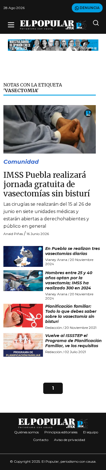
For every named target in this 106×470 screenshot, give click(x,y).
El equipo (90, 432)
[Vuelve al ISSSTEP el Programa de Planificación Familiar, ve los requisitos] (23, 345)
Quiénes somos (26, 432)
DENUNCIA (89, 8)
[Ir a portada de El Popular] (53, 25)
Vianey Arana (56, 260)
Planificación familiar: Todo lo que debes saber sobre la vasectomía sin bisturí (70, 314)
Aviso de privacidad (69, 440)
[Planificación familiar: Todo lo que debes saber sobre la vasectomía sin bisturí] (23, 315)
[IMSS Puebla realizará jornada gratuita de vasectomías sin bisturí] (49, 129)
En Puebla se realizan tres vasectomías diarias (72, 251)
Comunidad (21, 161)
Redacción (53, 327)
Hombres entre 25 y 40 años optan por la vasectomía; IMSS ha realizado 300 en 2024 (68, 280)
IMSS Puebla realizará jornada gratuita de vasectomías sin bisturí (46, 184)
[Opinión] (53, 44)
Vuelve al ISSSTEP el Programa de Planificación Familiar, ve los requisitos (73, 340)
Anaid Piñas (13, 234)
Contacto (40, 440)
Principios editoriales (60, 432)
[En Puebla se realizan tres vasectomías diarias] (23, 256)
